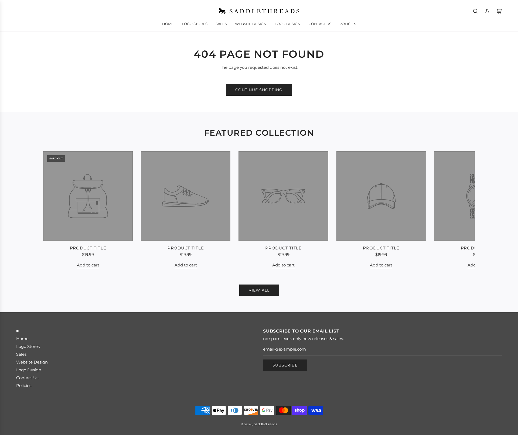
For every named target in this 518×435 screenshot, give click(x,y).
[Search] (475, 11)
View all (259, 290)
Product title (88, 248)
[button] (53, 210)
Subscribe (285, 365)
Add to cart (88, 265)
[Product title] (88, 196)
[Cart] (499, 11)
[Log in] (487, 11)
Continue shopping (258, 89)
